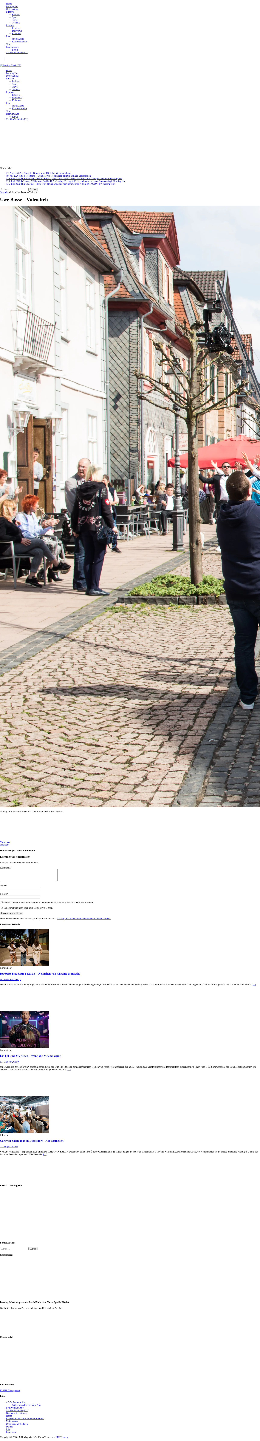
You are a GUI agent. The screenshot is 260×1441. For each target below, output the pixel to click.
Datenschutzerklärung (16, 1413)
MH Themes (62, 1437)
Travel (15, 20)
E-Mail (3, 894)
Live (8, 36)
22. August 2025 (8, 1146)
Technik (16, 22)
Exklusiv (10, 25)
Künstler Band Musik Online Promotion (25, 1418)
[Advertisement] (130, 144)
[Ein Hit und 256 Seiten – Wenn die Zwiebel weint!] (24, 1047)
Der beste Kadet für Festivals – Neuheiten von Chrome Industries (40, 973)
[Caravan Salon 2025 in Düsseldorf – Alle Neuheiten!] (24, 1132)
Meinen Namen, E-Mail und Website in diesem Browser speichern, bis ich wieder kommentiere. (48, 902)
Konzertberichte (19, 41)
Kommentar (5, 867)
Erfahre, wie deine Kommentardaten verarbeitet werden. (84, 918)
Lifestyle (10, 12)
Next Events (18, 39)
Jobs (8, 1429)
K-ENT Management (10, 1390)
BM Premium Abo (15, 1407)
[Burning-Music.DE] (10, 65)
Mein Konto (12, 1421)
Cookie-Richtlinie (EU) (17, 52)
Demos (9, 1426)
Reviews (16, 28)
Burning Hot (12, 6)
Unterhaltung (12, 9)
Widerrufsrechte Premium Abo (26, 1405)
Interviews (17, 30)
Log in (15, 49)
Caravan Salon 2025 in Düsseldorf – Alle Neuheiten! (32, 1140)
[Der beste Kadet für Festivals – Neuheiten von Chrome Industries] (24, 965)
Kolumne (16, 33)
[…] (254, 984)
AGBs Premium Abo (16, 1402)
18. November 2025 (9, 979)
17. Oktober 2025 (8, 1061)
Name (3, 885)
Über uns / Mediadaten (17, 1424)
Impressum (11, 1432)
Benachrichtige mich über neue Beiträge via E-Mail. (28, 908)
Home (9, 3)
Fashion (16, 14)
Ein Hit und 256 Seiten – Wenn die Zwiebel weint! (30, 1055)
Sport (14, 17)
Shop (8, 44)
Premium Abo (12, 47)
